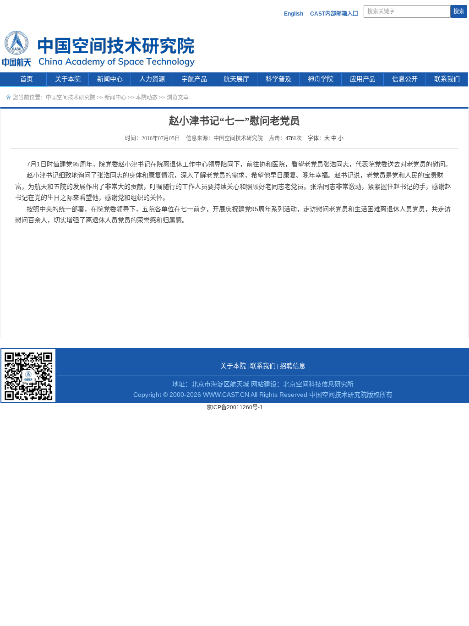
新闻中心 (110, 79)
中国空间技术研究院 (70, 97)
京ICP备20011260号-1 (235, 407)
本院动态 (147, 97)
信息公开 (405, 79)
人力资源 (152, 79)
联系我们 (447, 79)
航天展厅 (236, 79)
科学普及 (278, 79)
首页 (26, 79)
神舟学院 (320, 79)
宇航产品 (194, 79)
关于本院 (68, 79)
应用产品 (363, 79)
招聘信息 (292, 365)
